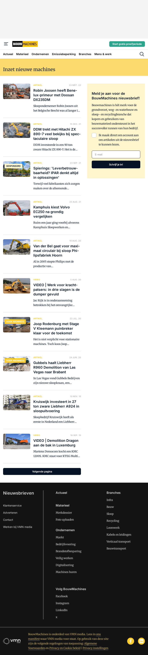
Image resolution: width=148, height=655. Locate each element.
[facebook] (130, 641)
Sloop (110, 514)
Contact (8, 519)
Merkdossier (64, 512)
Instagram (62, 603)
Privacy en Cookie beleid (64, 648)
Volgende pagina (42, 471)
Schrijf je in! (116, 164)
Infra (110, 500)
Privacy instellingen (95, 648)
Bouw (110, 507)
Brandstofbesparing (68, 551)
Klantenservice (12, 505)
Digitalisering (65, 565)
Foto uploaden (65, 519)
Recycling (113, 520)
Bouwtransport (116, 548)
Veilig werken (64, 558)
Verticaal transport (118, 541)
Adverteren (10, 512)
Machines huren (66, 572)
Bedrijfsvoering (66, 544)
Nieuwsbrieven (18, 493)
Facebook (62, 596)
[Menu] (6, 44)
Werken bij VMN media (17, 526)
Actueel (61, 493)
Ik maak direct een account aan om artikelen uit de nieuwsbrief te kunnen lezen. (119, 139)
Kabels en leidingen (119, 534)
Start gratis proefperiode (127, 43)
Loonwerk (113, 527)
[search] (142, 54)
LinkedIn (61, 610)
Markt (60, 537)
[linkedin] (141, 641)
